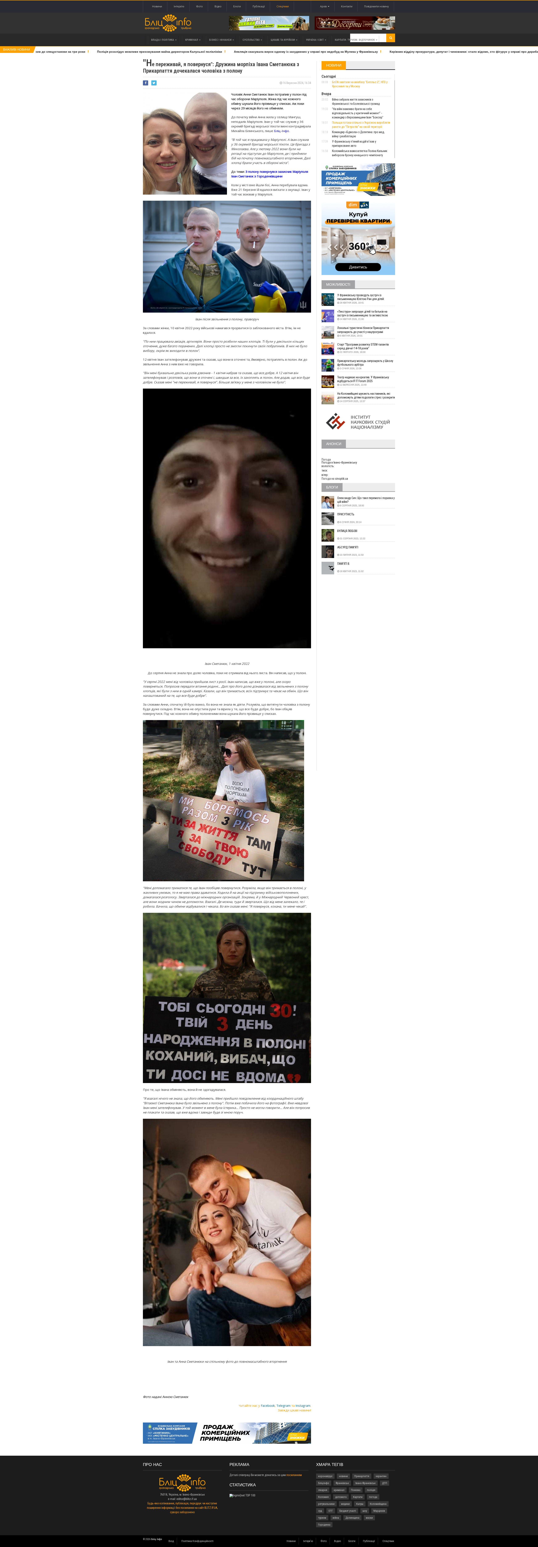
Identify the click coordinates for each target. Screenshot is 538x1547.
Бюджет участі (347, 1510)
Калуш (359, 1503)
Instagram (302, 1405)
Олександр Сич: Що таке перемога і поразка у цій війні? (366, 499)
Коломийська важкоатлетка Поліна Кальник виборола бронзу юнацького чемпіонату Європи (359, 155)
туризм (322, 1517)
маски (369, 1517)
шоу (365, 1510)
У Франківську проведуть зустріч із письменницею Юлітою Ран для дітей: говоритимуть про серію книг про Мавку (362, 297)
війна (336, 1517)
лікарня (322, 1490)
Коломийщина (378, 1503)
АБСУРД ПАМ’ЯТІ (347, 547)
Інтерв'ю (179, 6)
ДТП (384, 1483)
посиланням (294, 1475)
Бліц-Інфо (323, 1483)
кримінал (339, 1490)
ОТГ (330, 1510)
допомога (341, 1497)
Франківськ (342, 1483)
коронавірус (325, 1476)
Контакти (346, 6)
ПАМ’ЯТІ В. (343, 563)
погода (373, 1497)
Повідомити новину (376, 6)
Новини (157, 6)
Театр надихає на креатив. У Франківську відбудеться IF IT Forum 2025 (363, 379)
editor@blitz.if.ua (187, 1499)
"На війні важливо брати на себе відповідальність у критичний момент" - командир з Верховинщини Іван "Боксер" (357, 113)
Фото (199, 6)
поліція (371, 1490)
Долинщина (352, 1517)
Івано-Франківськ (365, 1483)
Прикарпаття (361, 1476)
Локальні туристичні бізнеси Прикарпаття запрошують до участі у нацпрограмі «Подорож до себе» (363, 330)
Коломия (323, 1497)
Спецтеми (283, 6)
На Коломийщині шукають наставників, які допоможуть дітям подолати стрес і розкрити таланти (366, 395)
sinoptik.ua (341, 478)
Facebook (268, 1405)
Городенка (324, 1524)
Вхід (171, 1541)
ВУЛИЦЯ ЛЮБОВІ (347, 531)
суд (320, 1510)
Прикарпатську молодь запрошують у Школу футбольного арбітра (365, 362)
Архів (324, 6)
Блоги (237, 6)
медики (345, 1503)
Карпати (358, 1497)
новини (343, 1476)
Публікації (259, 6)
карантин (381, 1476)
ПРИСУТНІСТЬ (345, 514)
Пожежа (355, 1490)
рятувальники (326, 1503)
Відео (218, 6)
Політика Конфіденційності (197, 1541)
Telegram (283, 1405)
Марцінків (379, 1510)
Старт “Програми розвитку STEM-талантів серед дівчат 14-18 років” (363, 346)
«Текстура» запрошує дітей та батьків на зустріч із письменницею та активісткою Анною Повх (362, 313)
